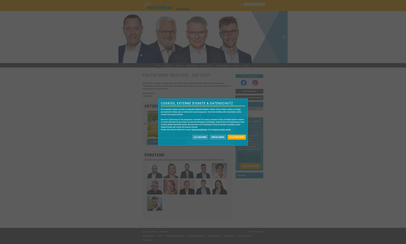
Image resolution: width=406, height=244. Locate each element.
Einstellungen (217, 137)
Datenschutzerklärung (199, 130)
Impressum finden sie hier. (222, 130)
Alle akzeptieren (236, 137)
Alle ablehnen (200, 137)
